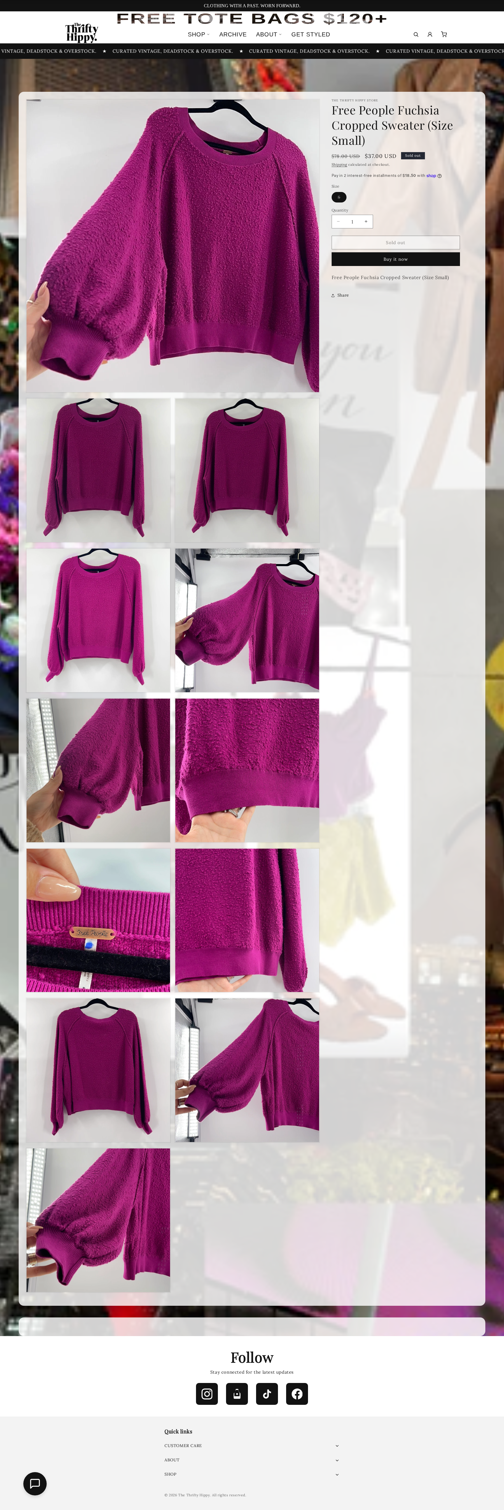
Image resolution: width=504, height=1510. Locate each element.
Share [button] (343, 295)
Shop (196, 34)
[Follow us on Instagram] (207, 1394)
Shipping (339, 164)
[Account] (430, 34)
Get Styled (310, 34)
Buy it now (396, 259)
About (266, 34)
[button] (252, 1446)
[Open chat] (35, 1483)
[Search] (416, 34)
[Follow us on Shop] (237, 1394)
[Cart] (444, 34)
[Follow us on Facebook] (297, 1394)
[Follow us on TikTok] (267, 1394)
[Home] (81, 34)
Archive (233, 34)
